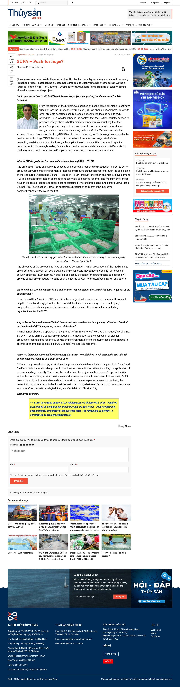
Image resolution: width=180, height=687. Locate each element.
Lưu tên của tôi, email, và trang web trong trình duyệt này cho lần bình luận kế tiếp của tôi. (56, 475)
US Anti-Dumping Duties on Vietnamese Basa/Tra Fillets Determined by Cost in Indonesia (53, 556)
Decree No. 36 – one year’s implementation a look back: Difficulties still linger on (84, 556)
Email (73, 464)
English (167, 3)
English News (22, 55)
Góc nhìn (49, 25)
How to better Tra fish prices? (114, 554)
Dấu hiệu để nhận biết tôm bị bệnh (152, 163)
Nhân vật (61, 25)
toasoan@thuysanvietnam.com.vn (29, 656)
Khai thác (98, 25)
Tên (12, 464)
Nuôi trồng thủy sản (78, 25)
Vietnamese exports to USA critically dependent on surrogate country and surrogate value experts (84, 527)
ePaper (143, 3)
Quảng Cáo (156, 630)
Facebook (155, 636)
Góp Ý (153, 633)
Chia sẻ (11, 71)
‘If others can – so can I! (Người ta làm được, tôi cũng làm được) (115, 526)
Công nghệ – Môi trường (138, 25)
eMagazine (155, 3)
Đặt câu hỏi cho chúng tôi (151, 191)
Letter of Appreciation (20, 552)
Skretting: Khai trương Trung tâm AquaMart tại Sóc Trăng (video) (52, 526)
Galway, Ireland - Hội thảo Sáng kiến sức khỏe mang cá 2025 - (86, 49)
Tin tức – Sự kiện (30, 25)
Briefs (31, 55)
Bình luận (11, 82)
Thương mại (114, 25)
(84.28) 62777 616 (27, 660)
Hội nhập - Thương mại (44, 55)
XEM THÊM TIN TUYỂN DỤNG (148, 264)
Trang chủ (14, 25)
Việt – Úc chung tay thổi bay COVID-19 (21, 525)
